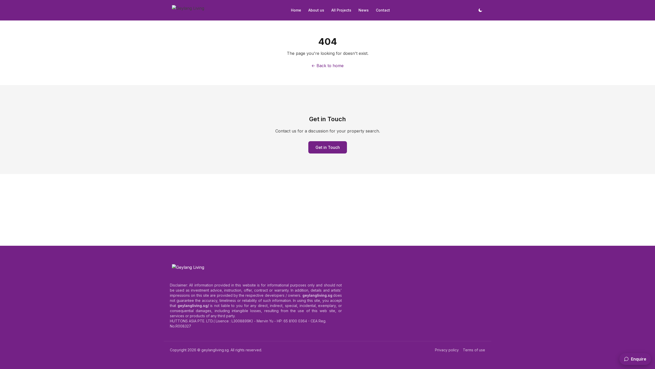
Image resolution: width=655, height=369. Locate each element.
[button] (635, 359)
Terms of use (474, 350)
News (363, 10)
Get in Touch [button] (327, 147)
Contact (383, 10)
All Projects (341, 10)
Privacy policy (447, 350)
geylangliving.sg (215, 350)
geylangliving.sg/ (193, 305)
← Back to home (327, 65)
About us (316, 10)
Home (296, 10)
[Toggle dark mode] (480, 10)
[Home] (188, 10)
